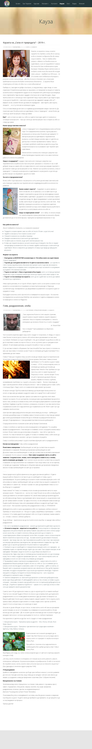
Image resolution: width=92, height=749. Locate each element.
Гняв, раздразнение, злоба (17, 305)
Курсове (36, 4)
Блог (68, 4)
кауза (27, 47)
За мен (18, 4)
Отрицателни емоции (40, 310)
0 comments (33, 47)
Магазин (45, 4)
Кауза (62, 4)
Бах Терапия (27, 4)
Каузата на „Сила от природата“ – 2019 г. (24, 42)
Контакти (54, 4)
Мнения (81, 4)
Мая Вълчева (16, 47)
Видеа (74, 4)
